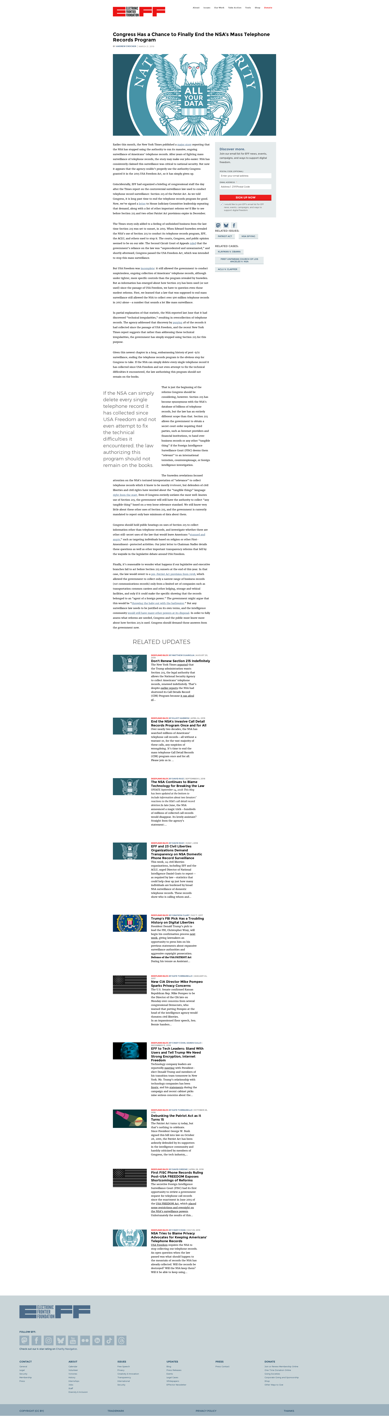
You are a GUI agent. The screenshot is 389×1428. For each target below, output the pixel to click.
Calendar (73, 1366)
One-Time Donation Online (278, 1370)
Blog (169, 1366)
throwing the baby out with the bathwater (158, 603)
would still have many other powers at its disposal (158, 612)
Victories (73, 1374)
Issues (206, 8)
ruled (193, 243)
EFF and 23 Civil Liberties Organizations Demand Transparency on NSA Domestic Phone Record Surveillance (176, 852)
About (196, 8)
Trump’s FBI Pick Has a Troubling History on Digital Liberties (177, 920)
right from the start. (125, 494)
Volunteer (73, 1370)
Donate (268, 8)
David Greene (180, 1169)
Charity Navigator (66, 1348)
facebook (36, 1340)
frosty (154, 1087)
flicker (85, 1340)
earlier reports (169, 688)
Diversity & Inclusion (78, 1392)
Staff (71, 1388)
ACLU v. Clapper (227, 269)
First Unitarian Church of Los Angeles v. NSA (239, 260)
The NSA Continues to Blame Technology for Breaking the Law (177, 784)
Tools (248, 8)
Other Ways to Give (274, 1384)
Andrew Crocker (126, 46)
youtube (73, 1340)
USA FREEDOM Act (167, 1203)
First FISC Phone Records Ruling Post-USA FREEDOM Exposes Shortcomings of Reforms (177, 1176)
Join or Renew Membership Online (281, 1366)
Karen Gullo (194, 1043)
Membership (25, 1377)
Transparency (124, 1377)
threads (121, 1340)
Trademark (116, 1410)
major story (184, 144)
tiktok (109, 1340)
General (23, 1366)
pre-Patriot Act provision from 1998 (173, 574)
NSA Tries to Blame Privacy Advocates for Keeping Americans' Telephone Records (179, 1237)
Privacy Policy (206, 1410)
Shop (257, 8)
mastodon (24, 1340)
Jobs (71, 1384)
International (123, 1381)
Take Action (234, 8)
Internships (74, 1381)
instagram (48, 1340)
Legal (22, 1370)
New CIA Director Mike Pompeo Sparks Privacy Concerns (177, 984)
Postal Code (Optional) (231, 171)
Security (23, 1374)
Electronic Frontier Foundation (139, 13)
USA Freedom (159, 1244)
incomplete (147, 268)
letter (142, 203)
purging (177, 322)
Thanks (289, 1410)
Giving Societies (272, 1374)
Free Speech (123, 1366)
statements (176, 1087)
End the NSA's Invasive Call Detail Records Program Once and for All (178, 723)
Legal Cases (172, 1377)
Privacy (120, 1370)
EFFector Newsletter (176, 1384)
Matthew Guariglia (183, 655)
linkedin (97, 1340)
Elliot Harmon (180, 718)
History (72, 1377)
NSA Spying (248, 236)
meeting (169, 1067)
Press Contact (222, 1366)
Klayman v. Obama (229, 251)
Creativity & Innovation (128, 1374)
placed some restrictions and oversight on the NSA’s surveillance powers (173, 1207)
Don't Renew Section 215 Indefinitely (180, 661)
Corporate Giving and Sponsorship (282, 1377)
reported (182, 664)
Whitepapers (173, 1381)
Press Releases (174, 1370)
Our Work (219, 8)
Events (170, 1374)
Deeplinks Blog (160, 655)
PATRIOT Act (225, 236)
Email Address (227, 182)
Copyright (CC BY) (31, 1410)
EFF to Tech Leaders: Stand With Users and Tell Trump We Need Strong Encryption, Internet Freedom (177, 1054)
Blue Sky (61, 1340)
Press (22, 1381)
